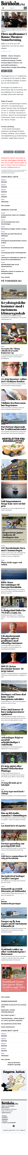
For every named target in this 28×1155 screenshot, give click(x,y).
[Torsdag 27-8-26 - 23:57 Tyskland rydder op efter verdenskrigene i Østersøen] (14, 940)
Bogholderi (5, 1119)
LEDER (2, 499)
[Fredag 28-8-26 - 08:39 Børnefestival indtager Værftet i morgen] (14, 867)
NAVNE (2, 199)
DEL (3, 71)
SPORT (3, 530)
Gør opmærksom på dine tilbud (11, 1023)
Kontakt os (5, 1117)
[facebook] (14, 1126)
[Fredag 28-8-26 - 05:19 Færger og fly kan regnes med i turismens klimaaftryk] (14, 912)
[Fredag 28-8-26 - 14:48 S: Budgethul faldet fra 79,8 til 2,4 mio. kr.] (14, 602)
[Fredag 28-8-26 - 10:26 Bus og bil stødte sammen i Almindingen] (14, 804)
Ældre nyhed (19, 152)
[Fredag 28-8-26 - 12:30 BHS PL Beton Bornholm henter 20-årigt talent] (14, 658)
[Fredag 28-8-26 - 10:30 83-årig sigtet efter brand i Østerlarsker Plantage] (14, 757)
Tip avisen (4, 1121)
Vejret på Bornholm (14, 1062)
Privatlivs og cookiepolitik (9, 1122)
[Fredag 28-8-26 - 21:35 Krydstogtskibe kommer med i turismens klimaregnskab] (14, 292)
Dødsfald (4, 182)
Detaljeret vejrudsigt (14, 1064)
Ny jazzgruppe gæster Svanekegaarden (13, 252)
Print (9, 71)
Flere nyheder (5, 205)
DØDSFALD (3, 179)
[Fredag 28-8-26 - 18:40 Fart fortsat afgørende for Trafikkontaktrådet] (14, 418)
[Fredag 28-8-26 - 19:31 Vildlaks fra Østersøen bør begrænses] (14, 394)
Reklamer (4, 1116)
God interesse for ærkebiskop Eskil (12, 247)
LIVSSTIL (4, 979)
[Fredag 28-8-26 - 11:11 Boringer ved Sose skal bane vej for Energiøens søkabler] (14, 686)
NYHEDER (3, 299)
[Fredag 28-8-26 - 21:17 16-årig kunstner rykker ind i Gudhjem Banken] (14, 369)
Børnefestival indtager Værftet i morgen (13, 229)
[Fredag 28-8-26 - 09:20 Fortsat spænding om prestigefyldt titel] (14, 835)
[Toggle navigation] (3, 8)
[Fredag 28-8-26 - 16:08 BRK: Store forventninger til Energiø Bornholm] (14, 574)
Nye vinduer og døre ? (8, 1015)
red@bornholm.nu (6, 1112)
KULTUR (3, 213)
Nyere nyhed (8, 152)
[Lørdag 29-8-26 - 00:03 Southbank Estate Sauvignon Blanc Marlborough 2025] (14, 972)
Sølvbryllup (4, 201)
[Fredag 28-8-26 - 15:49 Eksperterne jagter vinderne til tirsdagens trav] (14, 523)
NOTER (2, 346)
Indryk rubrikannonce (8, 1027)
